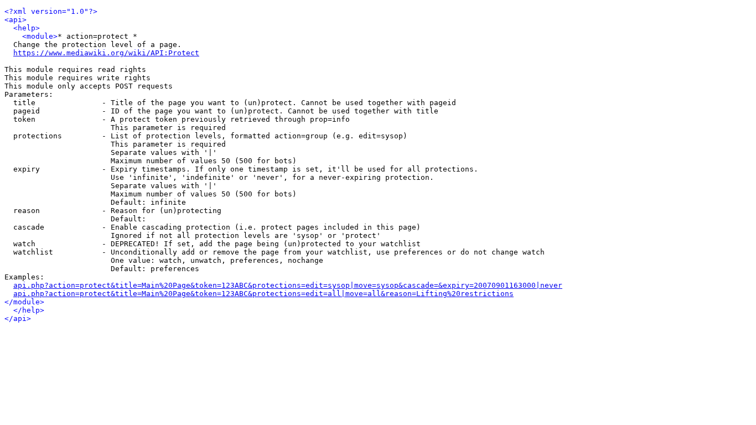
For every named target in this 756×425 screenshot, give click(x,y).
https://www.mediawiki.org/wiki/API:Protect (106, 53)
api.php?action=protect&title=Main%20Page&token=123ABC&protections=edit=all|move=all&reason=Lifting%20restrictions (263, 293)
